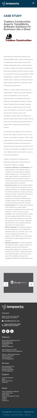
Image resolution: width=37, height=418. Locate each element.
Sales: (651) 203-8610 (11, 325)
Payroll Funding (7, 368)
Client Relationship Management (12, 351)
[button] (6, 284)
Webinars (5, 382)
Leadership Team (7, 393)
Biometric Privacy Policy (17, 415)
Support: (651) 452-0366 (12, 324)
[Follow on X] (12, 331)
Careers (4, 399)
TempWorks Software (16, 412)
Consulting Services (8, 366)
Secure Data (28, 415)
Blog (3, 379)
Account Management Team (10, 396)
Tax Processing (6, 357)
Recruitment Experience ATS (11, 340)
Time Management (8, 359)
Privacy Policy (6, 415)
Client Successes (7, 381)
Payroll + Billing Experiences (11, 354)
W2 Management (7, 371)
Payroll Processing (7, 356)
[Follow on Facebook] (7, 331)
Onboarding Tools (7, 343)
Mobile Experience (7, 346)
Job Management (7, 342)
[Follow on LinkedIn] (3, 331)
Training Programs (7, 378)
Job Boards (5, 345)
